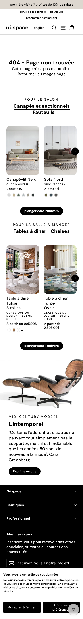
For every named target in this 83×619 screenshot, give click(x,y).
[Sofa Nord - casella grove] (46, 195)
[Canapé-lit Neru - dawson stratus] (33, 195)
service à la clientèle (33, 12)
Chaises (60, 231)
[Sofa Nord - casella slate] (51, 195)
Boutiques (15, 505)
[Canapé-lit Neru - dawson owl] (28, 195)
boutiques (56, 12)
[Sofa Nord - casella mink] (56, 195)
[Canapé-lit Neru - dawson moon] (23, 195)
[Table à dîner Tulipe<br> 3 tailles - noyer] (13, 330)
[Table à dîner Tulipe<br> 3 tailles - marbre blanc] (18, 330)
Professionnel (18, 518)
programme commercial (41, 18)
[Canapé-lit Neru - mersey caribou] (13, 195)
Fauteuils (44, 112)
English (39, 28)
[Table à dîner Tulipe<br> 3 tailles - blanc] (8, 330)
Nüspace (14, 491)
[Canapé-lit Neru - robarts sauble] (8, 195)
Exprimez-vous (24, 471)
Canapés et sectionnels (42, 106)
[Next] (75, 151)
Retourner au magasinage (42, 74)
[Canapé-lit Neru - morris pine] (18, 195)
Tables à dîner (30, 231)
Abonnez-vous (19, 534)
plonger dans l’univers (41, 211)
